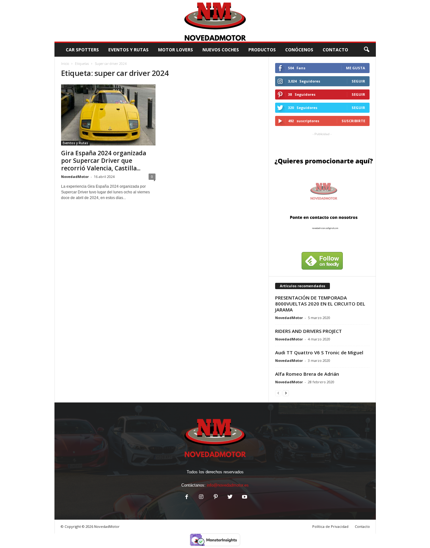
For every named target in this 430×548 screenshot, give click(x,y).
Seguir (358, 81)
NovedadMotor (75, 176)
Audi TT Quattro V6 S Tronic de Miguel (319, 352)
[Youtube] (244, 497)
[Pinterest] (215, 497)
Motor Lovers (175, 50)
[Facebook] (186, 497)
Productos (262, 50)
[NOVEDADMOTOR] (215, 21)
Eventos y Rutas (128, 50)
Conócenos (299, 50)
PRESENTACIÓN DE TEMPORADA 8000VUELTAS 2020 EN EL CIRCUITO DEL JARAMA (320, 303)
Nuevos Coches (220, 50)
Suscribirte (353, 120)
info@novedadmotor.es (228, 485)
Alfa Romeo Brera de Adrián (307, 374)
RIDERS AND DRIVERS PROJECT (308, 331)
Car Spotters (82, 50)
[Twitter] (230, 497)
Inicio (65, 63)
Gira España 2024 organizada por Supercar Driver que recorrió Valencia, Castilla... (103, 160)
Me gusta (355, 68)
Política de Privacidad (330, 526)
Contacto (362, 526)
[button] (366, 50)
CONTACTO (335, 50)
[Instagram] (201, 497)
